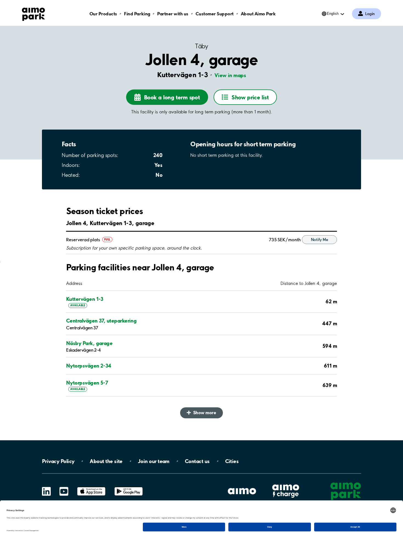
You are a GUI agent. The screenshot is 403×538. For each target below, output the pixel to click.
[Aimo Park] (33, 13)
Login (370, 13)
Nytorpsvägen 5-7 (87, 382)
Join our (153, 461)
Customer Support (214, 13)
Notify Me (319, 239)
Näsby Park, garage (89, 343)
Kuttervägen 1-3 (84, 299)
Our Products (103, 13)
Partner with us (172, 13)
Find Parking (137, 13)
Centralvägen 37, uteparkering (101, 320)
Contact (197, 461)
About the (106, 461)
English (333, 14)
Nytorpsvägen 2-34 (88, 365)
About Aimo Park (258, 13)
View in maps (230, 75)
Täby (201, 46)
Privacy (58, 461)
